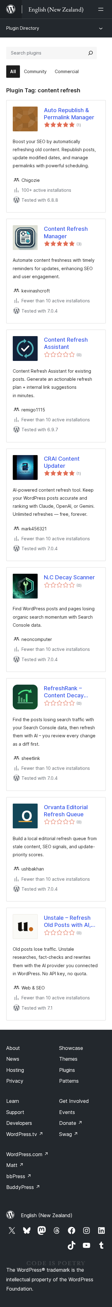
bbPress (18, 1176)
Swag (68, 1134)
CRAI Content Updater (62, 462)
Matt (15, 1165)
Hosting (15, 1070)
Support (15, 1112)
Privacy (14, 1081)
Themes (68, 1059)
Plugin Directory (22, 28)
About (13, 1048)
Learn (12, 1101)
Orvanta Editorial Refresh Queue (66, 811)
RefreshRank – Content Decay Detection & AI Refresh (64, 692)
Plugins (67, 1070)
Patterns (69, 1081)
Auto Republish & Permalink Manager (69, 114)
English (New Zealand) (46, 1215)
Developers (19, 1123)
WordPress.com (27, 1154)
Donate (70, 1123)
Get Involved (74, 1101)
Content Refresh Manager (66, 232)
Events (67, 1112)
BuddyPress (23, 1187)
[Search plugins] (90, 53)
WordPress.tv (24, 1134)
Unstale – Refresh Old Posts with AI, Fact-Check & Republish (67, 921)
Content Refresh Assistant (66, 343)
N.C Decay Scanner (69, 577)
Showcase (71, 1048)
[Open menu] (102, 9)
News (12, 1059)
